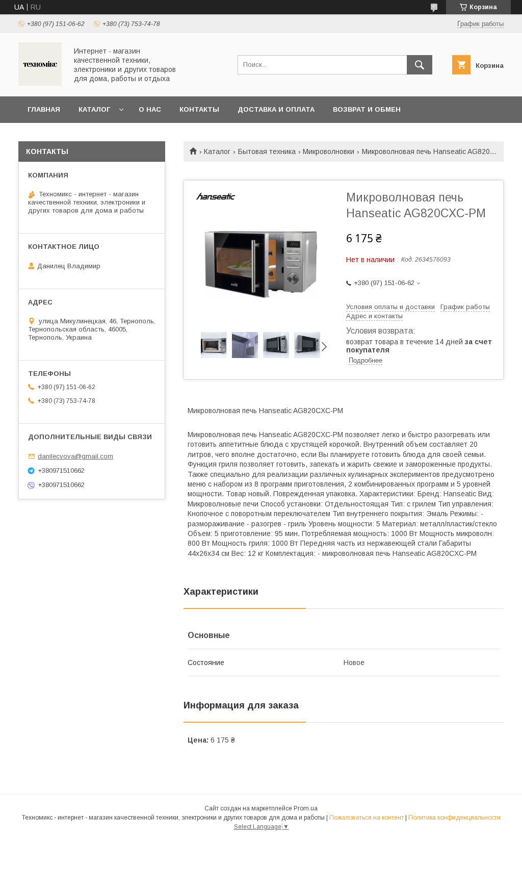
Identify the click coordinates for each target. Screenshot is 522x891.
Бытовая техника (267, 151)
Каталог (94, 109)
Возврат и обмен (367, 109)
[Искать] (419, 64)
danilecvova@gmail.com (75, 456)
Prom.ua (306, 808)
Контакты (199, 109)
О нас (150, 109)
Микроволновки (328, 151)
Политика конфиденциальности (454, 817)
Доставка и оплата (276, 109)
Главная (44, 109)
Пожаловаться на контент (366, 817)
